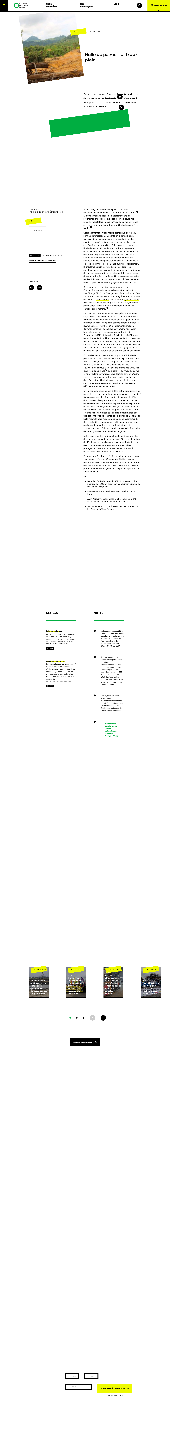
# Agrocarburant (37, 230)
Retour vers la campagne (42, 261)
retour (51, 649)
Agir (116, 4)
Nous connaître (51, 5)
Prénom (77, 1376)
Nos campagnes (86, 5)
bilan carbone (102, 299)
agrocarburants (131, 299)
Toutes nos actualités (85, 1042)
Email (77, 1387)
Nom (95, 1376)
